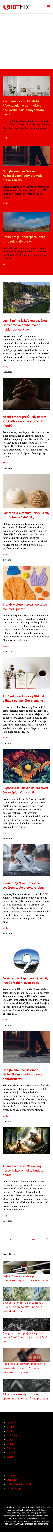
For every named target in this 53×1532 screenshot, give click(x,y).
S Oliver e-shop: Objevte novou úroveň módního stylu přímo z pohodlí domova (23, 1307)
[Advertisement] (26, 41)
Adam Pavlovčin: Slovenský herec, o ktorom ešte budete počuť (23, 1170)
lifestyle (6, 366)
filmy (5, 137)
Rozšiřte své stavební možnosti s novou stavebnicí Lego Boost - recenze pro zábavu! (24, 1368)
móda (5, 203)
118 (33, 1239)
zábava (6, 646)
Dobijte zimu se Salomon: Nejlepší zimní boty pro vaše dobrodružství (22, 175)
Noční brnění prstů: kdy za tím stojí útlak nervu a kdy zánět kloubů (24, 421)
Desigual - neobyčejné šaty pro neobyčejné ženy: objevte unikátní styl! (25, 1337)
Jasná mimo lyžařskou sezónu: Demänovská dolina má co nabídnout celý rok (25, 325)
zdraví (5, 264)
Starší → (45, 1239)
